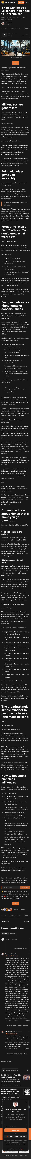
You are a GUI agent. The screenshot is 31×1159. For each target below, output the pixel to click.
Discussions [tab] (14, 1070)
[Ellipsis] (28, 953)
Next (25, 921)
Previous (6, 921)
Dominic (7, 954)
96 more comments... (7, 1061)
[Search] (28, 1070)
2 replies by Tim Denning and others (17, 1054)
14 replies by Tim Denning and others (17, 1025)
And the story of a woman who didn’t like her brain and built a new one (10, 1097)
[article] (15, 1080)
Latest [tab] (8, 1070)
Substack (7, 1155)
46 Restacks (22, 909)
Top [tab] (3, 1070)
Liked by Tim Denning (12, 955)
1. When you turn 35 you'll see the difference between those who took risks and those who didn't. (10, 1080)
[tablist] (8, 933)
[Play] (4, 35)
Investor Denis (9, 1031)
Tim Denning (9, 22)
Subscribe (21, 2)
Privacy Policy (21, 1144)
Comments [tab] (5, 933)
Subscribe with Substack (17, 1136)
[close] (26, 1102)
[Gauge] (27, 35)
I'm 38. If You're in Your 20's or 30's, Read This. (11, 1076)
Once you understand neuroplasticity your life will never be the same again (10, 1092)
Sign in (27, 2)
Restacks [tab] (12, 933)
